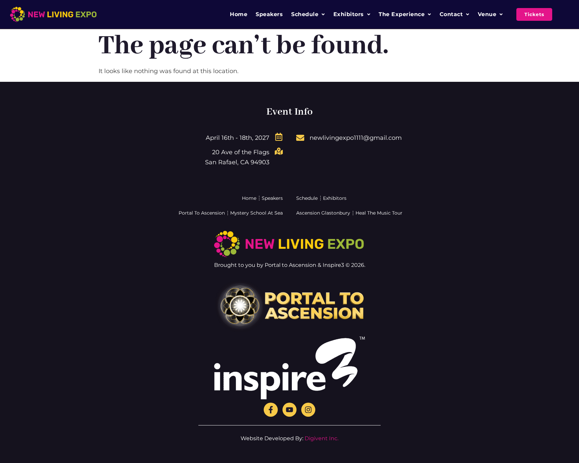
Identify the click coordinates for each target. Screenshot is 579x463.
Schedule (304, 14)
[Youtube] (289, 410)
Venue (487, 14)
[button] (308, 14)
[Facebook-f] (271, 410)
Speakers (269, 14)
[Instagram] (308, 410)
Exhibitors (348, 14)
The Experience (402, 14)
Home (238, 14)
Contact (451, 14)
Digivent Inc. (321, 438)
